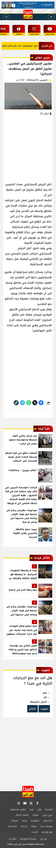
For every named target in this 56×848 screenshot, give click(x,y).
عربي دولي (47, 815)
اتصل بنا (12, 839)
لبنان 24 (44, 113)
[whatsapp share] (28, 402)
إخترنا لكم (12, 826)
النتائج (32, 708)
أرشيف (35, 832)
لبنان (39, 809)
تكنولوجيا (35, 821)
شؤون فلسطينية (18, 809)
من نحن (43, 839)
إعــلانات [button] (23, 826)
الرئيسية (49, 809)
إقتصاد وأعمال (21, 815)
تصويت (44, 708)
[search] (6, 17)
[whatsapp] (16, 402)
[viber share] (22, 402)
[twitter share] (34, 402)
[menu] (51, 17)
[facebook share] (41, 402)
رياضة (24, 821)
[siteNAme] (28, 14)
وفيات (33, 826)
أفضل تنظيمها (38, 701)
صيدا (31, 809)
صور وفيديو (47, 832)
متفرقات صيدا (46, 826)
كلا (45, 697)
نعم (45, 692)
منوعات (35, 815)
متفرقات (14, 821)
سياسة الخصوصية (28, 839)
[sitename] (28, 792)
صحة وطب (48, 821)
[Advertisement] (28, 147)
